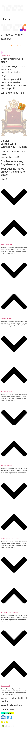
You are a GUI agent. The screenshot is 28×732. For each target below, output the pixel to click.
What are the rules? (6, 318)
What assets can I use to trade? (10, 539)
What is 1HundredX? (7, 244)
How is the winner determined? (10, 612)
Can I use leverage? (6, 465)
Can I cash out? (5, 686)
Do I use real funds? (6, 391)
